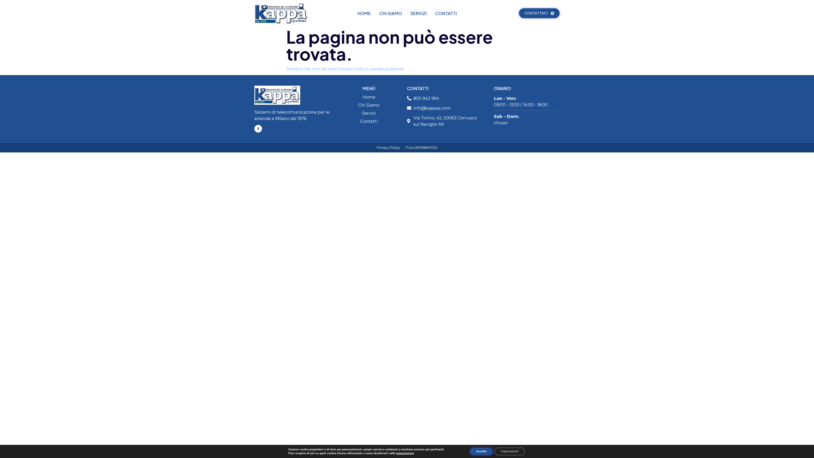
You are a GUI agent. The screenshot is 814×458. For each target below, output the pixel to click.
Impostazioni (510, 451)
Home (364, 13)
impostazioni (405, 453)
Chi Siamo (390, 13)
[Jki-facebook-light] (258, 129)
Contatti (446, 13)
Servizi (418, 13)
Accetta (481, 451)
